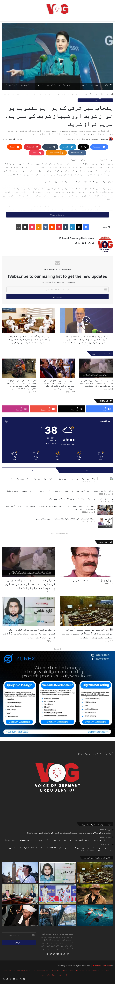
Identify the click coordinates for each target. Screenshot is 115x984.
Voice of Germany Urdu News (96, 139)
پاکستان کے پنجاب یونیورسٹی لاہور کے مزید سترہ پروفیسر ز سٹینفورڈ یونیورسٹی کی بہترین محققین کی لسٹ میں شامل (60, 491)
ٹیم (43, 974)
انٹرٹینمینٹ (43, 970)
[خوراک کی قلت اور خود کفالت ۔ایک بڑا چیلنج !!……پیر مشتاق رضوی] (105, 522)
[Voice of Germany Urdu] (57, 10)
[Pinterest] (59, 227)
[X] (79, 227)
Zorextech (57, 649)
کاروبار (16, 970)
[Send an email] (82, 139)
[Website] (93, 243)
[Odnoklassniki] (39, 227)
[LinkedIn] (72, 227)
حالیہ (30, 470)
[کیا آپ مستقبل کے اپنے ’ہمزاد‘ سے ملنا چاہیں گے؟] (57, 915)
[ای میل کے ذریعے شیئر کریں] (25, 227)
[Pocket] (32, 227)
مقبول (85, 470)
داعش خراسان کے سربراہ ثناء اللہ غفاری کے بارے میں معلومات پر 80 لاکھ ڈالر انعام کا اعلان (29, 633)
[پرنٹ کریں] (18, 227)
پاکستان (96, 970)
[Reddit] (52, 227)
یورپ (88, 970)
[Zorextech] (57, 694)
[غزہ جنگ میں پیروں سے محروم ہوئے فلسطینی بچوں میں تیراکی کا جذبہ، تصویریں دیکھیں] (95, 915)
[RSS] (47, 954)
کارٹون (7, 970)
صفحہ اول (106, 94)
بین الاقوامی (68, 970)
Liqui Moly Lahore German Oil (57, 533)
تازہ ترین (31, 970)
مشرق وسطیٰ (80, 970)
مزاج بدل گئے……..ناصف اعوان (93, 580)
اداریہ (61, 974)
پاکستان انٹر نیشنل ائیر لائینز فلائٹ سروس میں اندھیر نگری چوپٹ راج (81, 498)
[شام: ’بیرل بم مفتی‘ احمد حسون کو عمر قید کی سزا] (20, 915)
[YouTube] (82, 243)
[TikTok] (76, 243)
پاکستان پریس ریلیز (88, 100)
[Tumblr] (65, 227)
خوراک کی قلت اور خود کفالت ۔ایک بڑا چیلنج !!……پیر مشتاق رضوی (65, 518)
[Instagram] (79, 243)
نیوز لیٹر (51, 974)
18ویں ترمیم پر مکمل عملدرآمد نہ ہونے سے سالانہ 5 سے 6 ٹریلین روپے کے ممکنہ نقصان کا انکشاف (87, 633)
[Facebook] (86, 227)
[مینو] (111, 12)
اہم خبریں (96, 94)
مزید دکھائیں (58, 214)
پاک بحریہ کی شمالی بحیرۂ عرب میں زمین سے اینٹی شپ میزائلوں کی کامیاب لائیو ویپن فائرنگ (53, 478)
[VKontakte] (45, 227)
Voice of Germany (103, 965)
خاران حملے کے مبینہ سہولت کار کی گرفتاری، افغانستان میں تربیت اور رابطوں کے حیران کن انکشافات (96, 383)
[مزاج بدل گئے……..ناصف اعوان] (86, 562)
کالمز (69, 974)
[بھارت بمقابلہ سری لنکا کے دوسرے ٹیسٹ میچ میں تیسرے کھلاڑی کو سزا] (57, 894)
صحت (23, 970)
